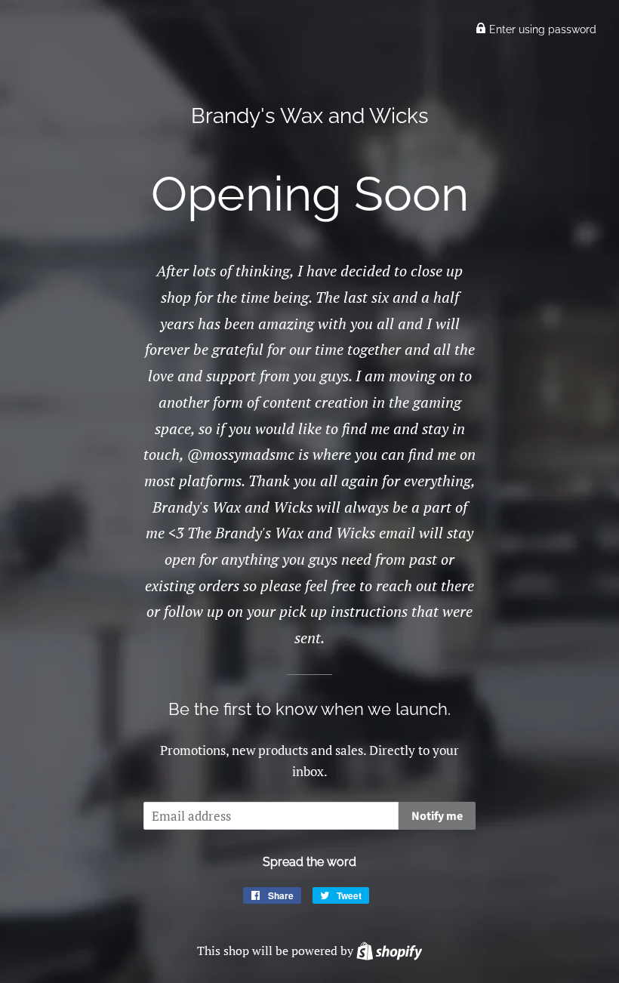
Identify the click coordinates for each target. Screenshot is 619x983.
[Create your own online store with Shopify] (389, 950)
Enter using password (541, 29)
